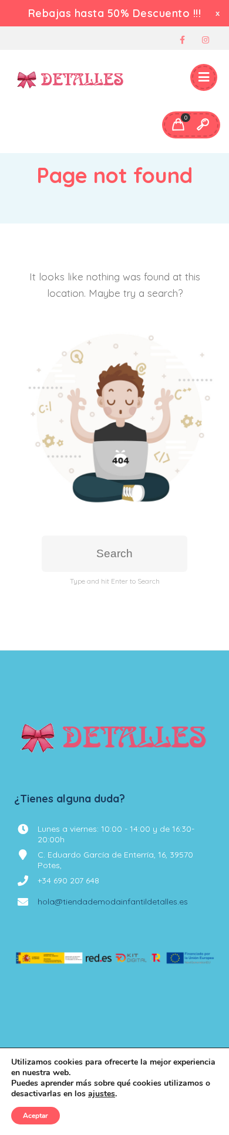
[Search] (202, 125)
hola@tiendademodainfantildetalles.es (113, 901)
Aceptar (35, 1115)
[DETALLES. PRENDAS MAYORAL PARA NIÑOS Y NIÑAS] (71, 78)
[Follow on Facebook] (182, 40)
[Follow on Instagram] (205, 40)
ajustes (101, 1094)
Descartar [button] (218, 13)
